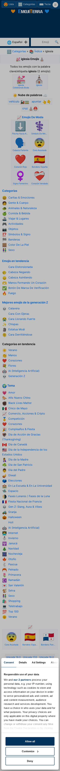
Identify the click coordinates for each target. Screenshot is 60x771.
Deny (30, 761)
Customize (28, 751)
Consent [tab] (9, 662)
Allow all (30, 741)
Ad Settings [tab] (39, 662)
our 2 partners (22, 679)
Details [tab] (23, 662)
